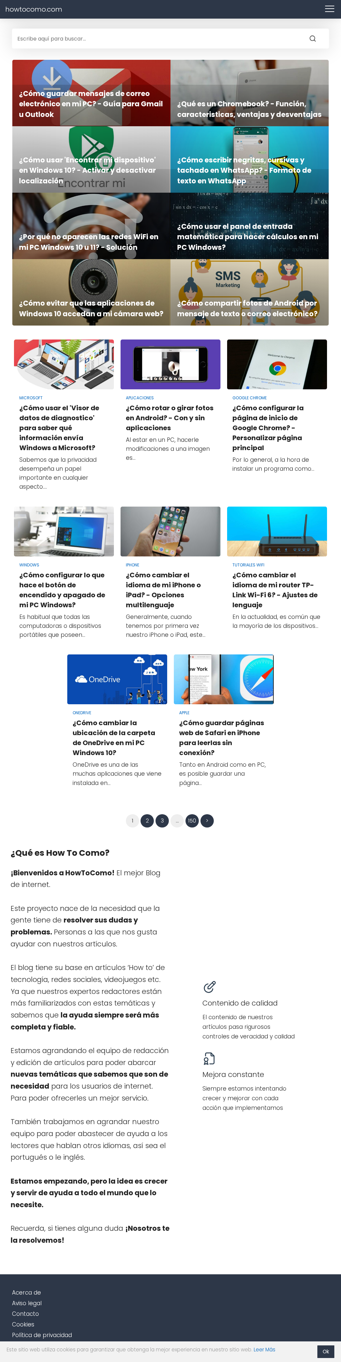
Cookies (23, 1324)
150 (192, 821)
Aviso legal (27, 1303)
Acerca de (26, 1293)
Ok (326, 1351)
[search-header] (319, 39)
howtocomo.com (33, 9)
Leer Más (264, 1349)
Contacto (25, 1314)
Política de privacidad (42, 1335)
